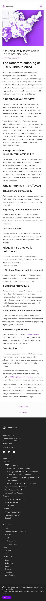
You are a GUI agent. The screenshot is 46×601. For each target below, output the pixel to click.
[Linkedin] (4, 452)
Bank (7, 560)
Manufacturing (10, 575)
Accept (6, 597)
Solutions (6, 496)
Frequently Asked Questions (15, 531)
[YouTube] (14, 452)
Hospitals (8, 572)
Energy (7, 566)
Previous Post (23, 407)
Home (5, 459)
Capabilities (7, 509)
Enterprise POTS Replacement (18, 469)
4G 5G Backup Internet (13, 490)
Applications (9, 505)
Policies (8, 534)
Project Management (12, 512)
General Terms (12, 541)
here (4, 593)
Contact (5, 553)
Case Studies (8, 556)
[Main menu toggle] (41, 6)
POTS (5, 58)
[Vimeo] (9, 452)
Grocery (8, 569)
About (5, 547)
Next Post (23, 413)
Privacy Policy (12, 544)
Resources (7, 525)
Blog (6, 528)
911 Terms (11, 538)
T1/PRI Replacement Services (16, 487)
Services (6, 462)
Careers (8, 550)
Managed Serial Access (14, 493)
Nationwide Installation (13, 515)
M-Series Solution (11, 502)
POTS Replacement (12, 465)
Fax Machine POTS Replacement (19, 475)
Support (8, 518)
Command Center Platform (15, 499)
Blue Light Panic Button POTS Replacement (23, 472)
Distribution (9, 563)
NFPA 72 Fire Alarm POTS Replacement (21, 484)
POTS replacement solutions (21, 377)
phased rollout (33, 334)
